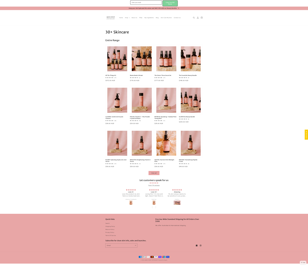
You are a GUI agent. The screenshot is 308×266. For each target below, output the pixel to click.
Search (107, 223)
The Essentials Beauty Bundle (188, 75)
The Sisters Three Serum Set (162, 75)
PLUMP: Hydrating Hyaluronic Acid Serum (115, 160)
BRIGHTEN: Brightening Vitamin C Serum (140, 160)
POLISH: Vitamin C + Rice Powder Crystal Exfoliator (140, 117)
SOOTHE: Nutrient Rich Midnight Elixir (164, 160)
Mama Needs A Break (136, 75)
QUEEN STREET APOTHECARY (151, 260)
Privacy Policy (109, 232)
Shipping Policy (110, 226)
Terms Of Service (110, 235)
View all (154, 173)
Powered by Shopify (162, 260)
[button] (194, 18)
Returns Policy (109, 229)
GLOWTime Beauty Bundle (187, 116)
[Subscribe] (135, 245)
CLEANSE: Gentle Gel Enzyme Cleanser (114, 117)
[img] (154, 183)
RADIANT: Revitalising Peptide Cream (188, 160)
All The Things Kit (110, 75)
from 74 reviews (154, 185)
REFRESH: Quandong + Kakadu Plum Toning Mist (165, 117)
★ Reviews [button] (306, 134)
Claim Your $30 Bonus (170, 3)
